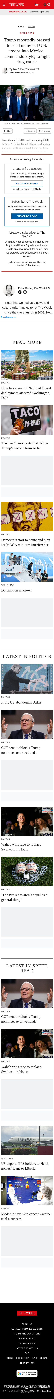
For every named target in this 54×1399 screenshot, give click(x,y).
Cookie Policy (27, 1343)
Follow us (31, 131)
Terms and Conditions (27, 1334)
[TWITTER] (20, 292)
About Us (27, 1324)
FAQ (27, 1353)
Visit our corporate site (37, 1387)
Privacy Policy (27, 1338)
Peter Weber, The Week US (26, 69)
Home (21, 26)
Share (9, 131)
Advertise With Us (27, 1348)
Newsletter (46, 131)
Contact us (33, 265)
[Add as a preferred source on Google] (27, 1373)
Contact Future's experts (27, 1329)
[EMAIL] (25, 292)
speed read (27, 33)
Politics (31, 26)
